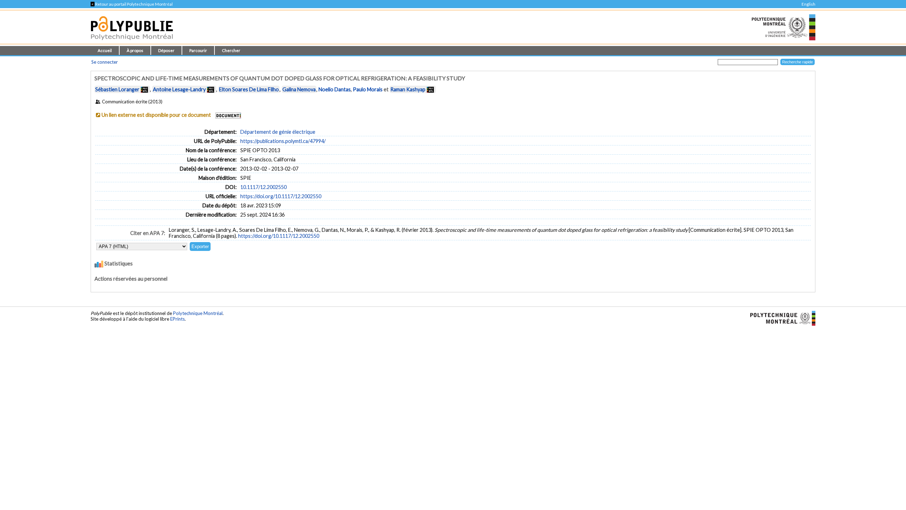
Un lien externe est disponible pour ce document (156, 115)
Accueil (105, 50)
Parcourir (198, 50)
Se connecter (104, 62)
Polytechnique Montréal (198, 313)
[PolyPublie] (132, 42)
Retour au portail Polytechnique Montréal (132, 4)
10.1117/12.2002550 (263, 187)
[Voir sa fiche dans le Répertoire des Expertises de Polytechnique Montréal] (144, 89)
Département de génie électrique (277, 132)
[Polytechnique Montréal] (779, 318)
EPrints (177, 319)
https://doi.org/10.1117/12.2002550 (280, 196)
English (808, 4)
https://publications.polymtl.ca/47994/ (283, 141)
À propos (135, 50)
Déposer (166, 50)
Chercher (231, 50)
